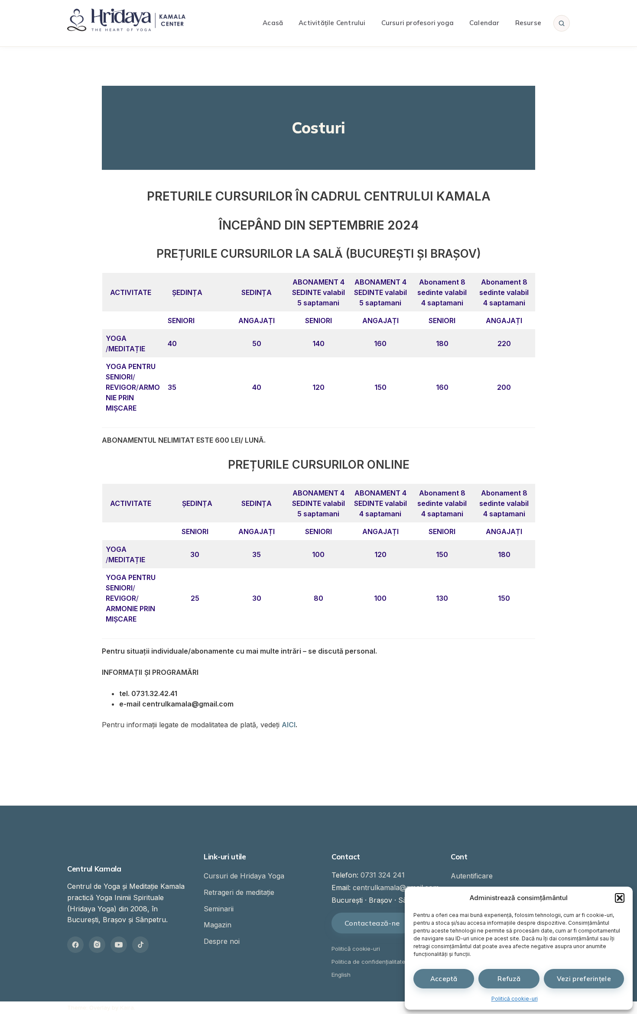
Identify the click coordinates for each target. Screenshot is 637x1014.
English (341, 974)
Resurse (528, 23)
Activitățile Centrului (332, 23)
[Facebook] (75, 944)
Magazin (217, 924)
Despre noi (222, 941)
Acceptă (444, 979)
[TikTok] (140, 944)
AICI (289, 724)
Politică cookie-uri (514, 998)
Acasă (273, 23)
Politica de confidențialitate (368, 961)
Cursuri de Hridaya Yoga (244, 875)
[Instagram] (97, 944)
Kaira (127, 1007)
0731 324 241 (383, 875)
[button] (619, 898)
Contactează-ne (372, 923)
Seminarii (219, 908)
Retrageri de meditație (239, 892)
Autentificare (472, 875)
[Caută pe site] (561, 23)
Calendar (484, 23)
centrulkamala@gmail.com (396, 887)
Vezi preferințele (584, 979)
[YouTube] (118, 944)
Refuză (508, 979)
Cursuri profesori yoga (417, 23)
